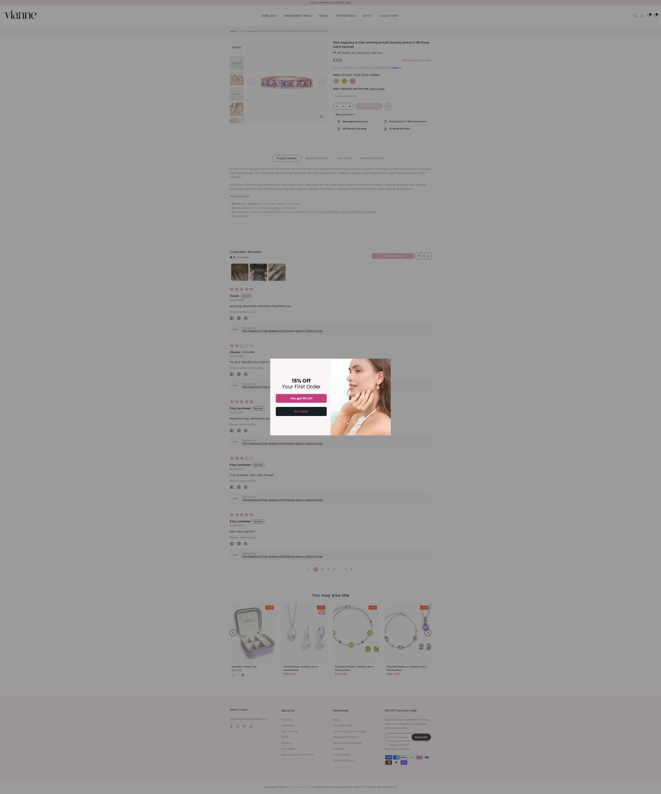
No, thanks (301, 411)
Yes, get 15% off (301, 398)
